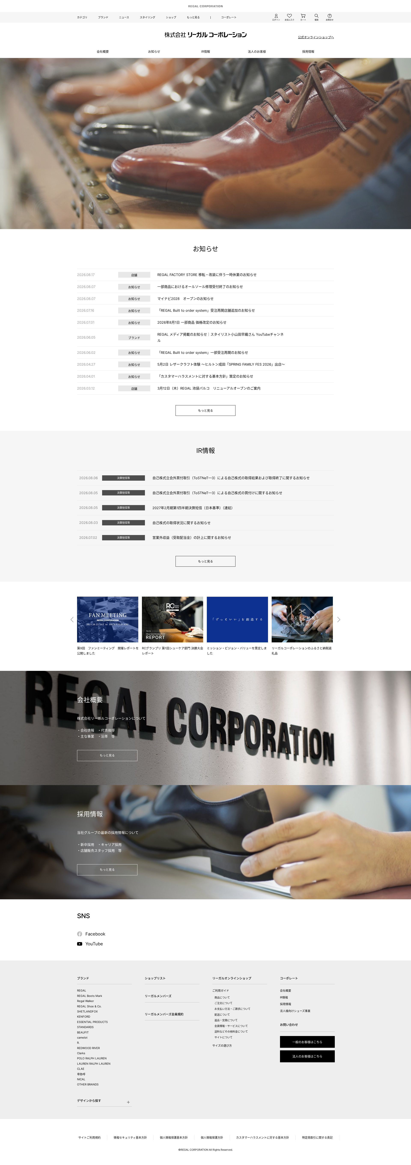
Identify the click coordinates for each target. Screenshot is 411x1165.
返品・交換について (226, 1020)
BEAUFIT (83, 1032)
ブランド (103, 17)
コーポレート (229, 17)
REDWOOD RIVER (88, 1048)
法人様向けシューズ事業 (295, 1010)
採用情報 (285, 1004)
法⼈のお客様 (257, 51)
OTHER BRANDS (87, 1084)
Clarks (81, 1053)
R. (78, 1042)
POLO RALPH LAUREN (92, 1058)
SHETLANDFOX (87, 1011)
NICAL (81, 1079)
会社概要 (103, 51)
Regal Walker (85, 1001)
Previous (72, 619)
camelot (82, 1037)
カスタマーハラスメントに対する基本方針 (262, 1137)
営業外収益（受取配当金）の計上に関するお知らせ (191, 537)
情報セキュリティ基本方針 (130, 1137)
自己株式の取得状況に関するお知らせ (181, 523)
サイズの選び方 (222, 1045)
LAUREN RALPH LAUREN (93, 1063)
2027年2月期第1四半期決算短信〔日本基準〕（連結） (193, 508)
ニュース (124, 17)
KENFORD (83, 1016)
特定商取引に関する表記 (317, 1137)
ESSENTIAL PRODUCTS (92, 1022)
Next (338, 619)
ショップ (171, 17)
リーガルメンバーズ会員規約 (164, 1014)
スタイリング (147, 17)
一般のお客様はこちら (307, 1042)
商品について (222, 997)
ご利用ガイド (220, 990)
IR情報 (205, 51)
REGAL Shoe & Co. (89, 1006)
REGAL (81, 990)
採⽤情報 (308, 51)
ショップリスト (155, 978)
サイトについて (223, 1037)
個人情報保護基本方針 (174, 1137)
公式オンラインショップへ (316, 37)
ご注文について (223, 1003)
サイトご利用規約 (89, 1137)
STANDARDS (85, 1027)
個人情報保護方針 (212, 1137)
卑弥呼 (81, 1074)
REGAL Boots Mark (89, 996)
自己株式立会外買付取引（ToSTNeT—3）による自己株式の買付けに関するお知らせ (217, 493)
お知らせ (154, 51)
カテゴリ (82, 17)
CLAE (80, 1068)
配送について (222, 1014)
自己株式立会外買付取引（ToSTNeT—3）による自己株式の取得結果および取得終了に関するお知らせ (231, 478)
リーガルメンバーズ (158, 996)
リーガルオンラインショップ (231, 978)
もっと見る (193, 17)
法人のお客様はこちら (307, 1056)
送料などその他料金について (231, 1031)
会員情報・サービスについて (231, 1026)
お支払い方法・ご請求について (232, 1009)
